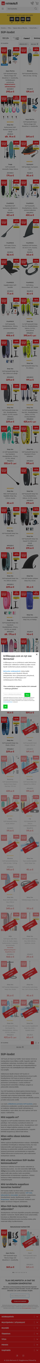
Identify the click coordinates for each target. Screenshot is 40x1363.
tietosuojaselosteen (8, 702)
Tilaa (27, 695)
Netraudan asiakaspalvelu (11, 671)
